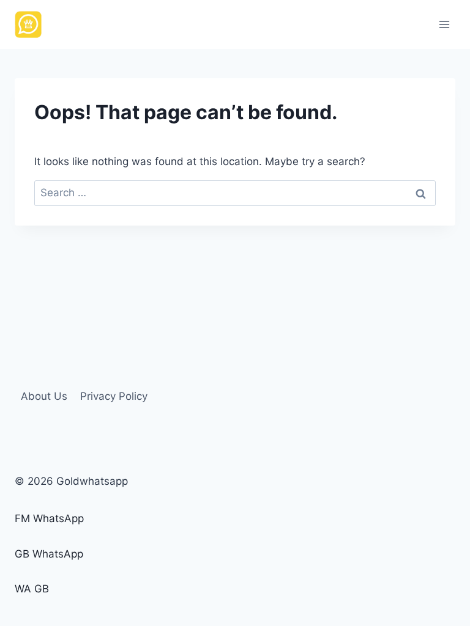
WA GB (32, 589)
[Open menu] (444, 24)
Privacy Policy (113, 396)
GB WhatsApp (49, 554)
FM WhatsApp (49, 518)
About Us (44, 396)
